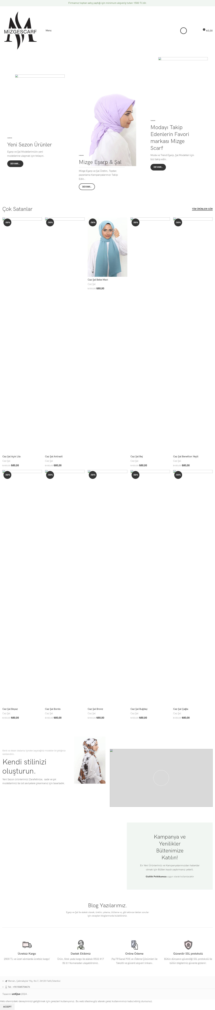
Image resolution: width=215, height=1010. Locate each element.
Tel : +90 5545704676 (19, 987)
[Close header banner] (211, 3)
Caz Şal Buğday (138, 709)
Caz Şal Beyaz (10, 709)
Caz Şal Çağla (180, 709)
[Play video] (161, 778)
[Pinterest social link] (203, 8)
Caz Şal (6, 461)
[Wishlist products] (197, 31)
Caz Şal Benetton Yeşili (185, 456)
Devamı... (15, 163)
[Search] (191, 31)
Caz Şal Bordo (53, 709)
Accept (7, 1007)
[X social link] (199, 8)
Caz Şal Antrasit (54, 456)
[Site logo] (20, 30)
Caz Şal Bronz (95, 709)
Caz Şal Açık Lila (11, 456)
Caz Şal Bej (136, 456)
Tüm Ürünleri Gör (202, 209)
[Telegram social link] (211, 8)
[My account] (183, 31)
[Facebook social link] (196, 8)
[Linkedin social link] (207, 8)
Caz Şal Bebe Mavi (98, 279)
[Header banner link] (103, 3)
